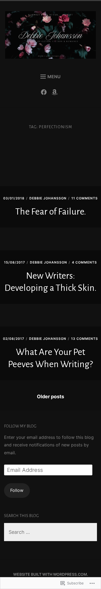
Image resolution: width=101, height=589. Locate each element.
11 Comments (84, 198)
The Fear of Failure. (50, 211)
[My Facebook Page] (45, 93)
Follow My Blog (20, 426)
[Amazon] (56, 93)
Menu (54, 76)
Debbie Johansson (48, 198)
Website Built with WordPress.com (50, 574)
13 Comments (84, 339)
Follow (16, 490)
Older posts (50, 396)
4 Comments (84, 262)
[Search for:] (50, 532)
